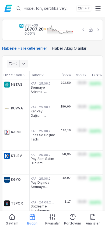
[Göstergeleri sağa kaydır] (98, 30)
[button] (53, 8)
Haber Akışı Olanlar (69, 48)
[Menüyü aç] (98, 8)
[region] (52, 29)
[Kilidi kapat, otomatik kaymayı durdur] (91, 30)
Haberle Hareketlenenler (24, 48)
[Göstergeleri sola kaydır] (83, 30)
